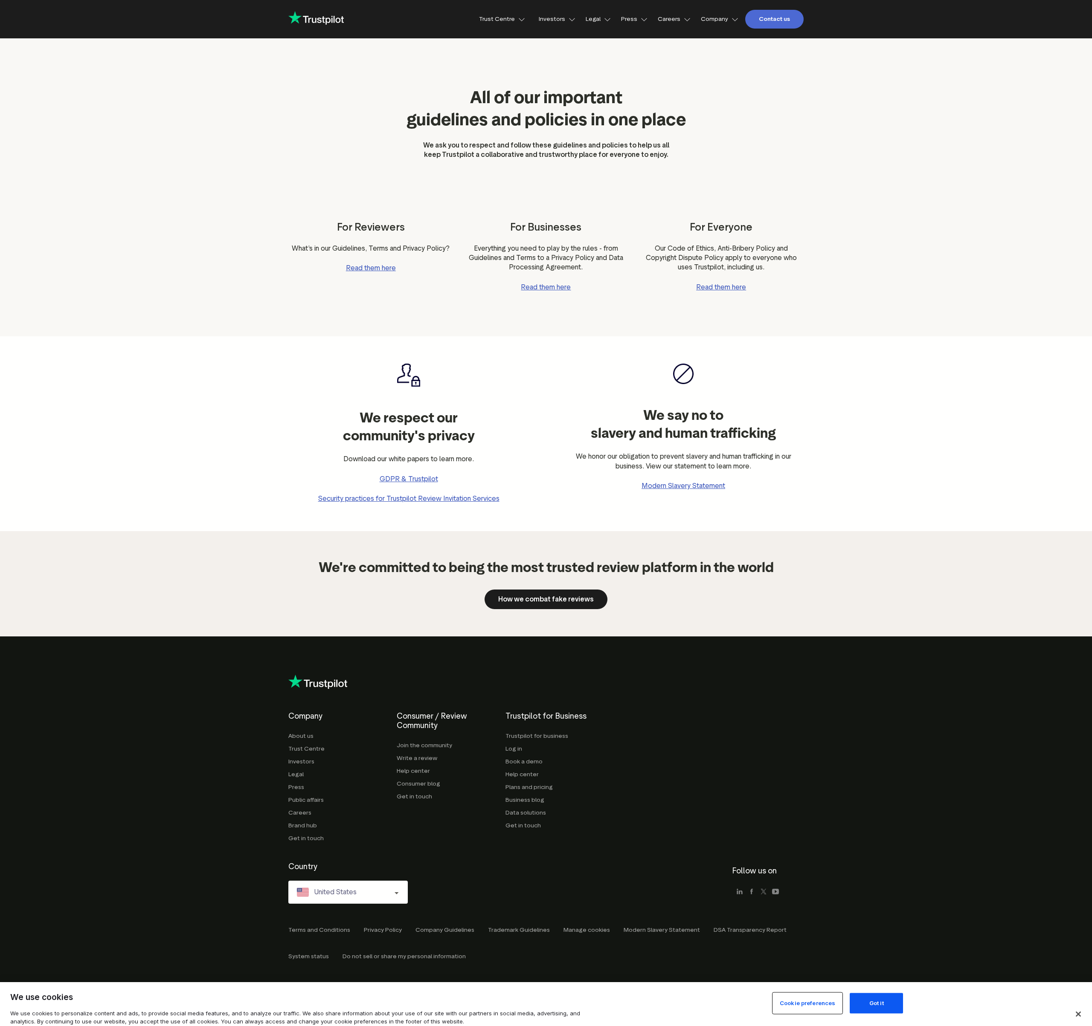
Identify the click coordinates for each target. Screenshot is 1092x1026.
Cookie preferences (807, 1003)
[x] (763, 892)
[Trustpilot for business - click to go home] (316, 19)
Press (629, 19)
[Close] (1078, 1014)
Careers (669, 19)
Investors (552, 19)
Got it (876, 1003)
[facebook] (751, 892)
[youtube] (775, 892)
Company (714, 19)
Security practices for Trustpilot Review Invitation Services (409, 498)
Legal (593, 19)
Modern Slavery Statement (683, 486)
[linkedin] (739, 892)
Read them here (371, 268)
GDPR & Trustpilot (409, 479)
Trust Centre (497, 19)
